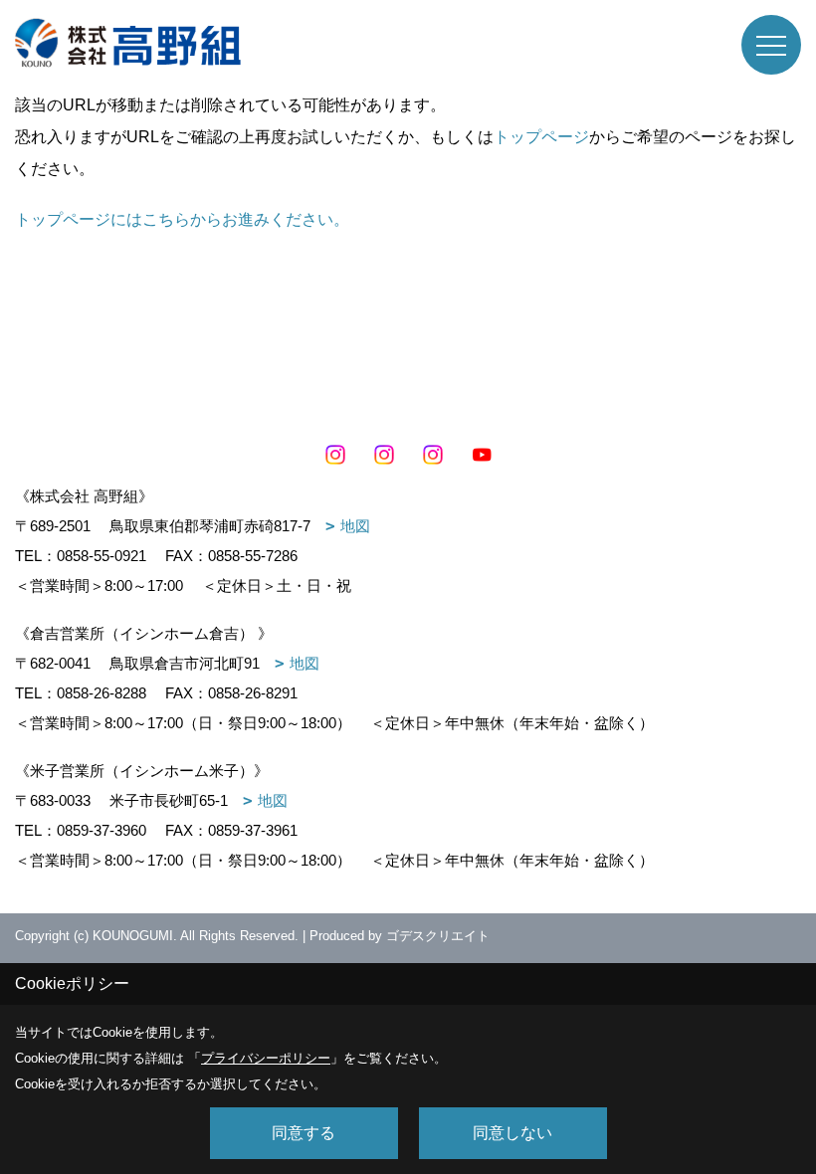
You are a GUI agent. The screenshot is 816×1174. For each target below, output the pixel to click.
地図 (355, 525)
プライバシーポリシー (265, 1058)
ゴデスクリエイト (438, 935)
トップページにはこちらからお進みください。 (182, 219)
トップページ (541, 136)
